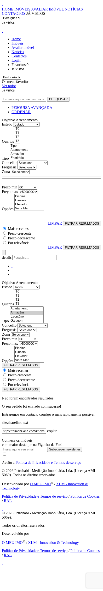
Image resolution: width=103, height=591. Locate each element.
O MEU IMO (40, 484)
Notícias (74, 9)
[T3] (17, 141)
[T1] (17, 133)
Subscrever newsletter (64, 449)
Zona (6, 172)
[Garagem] (26, 321)
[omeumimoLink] (2, 563)
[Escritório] (19, 158)
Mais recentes (18, 229)
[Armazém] (19, 154)
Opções (7, 209)
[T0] (17, 129)
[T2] (17, 137)
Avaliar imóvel (47, 9)
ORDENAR (21, 112)
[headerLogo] (2, 4)
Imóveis (22, 9)
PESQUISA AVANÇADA (31, 108)
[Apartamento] (19, 150)
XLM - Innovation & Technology (53, 542)
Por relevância (18, 243)
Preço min (9, 187)
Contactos (13, 13)
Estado (7, 124)
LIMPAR (55, 223)
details (7, 257)
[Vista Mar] (29, 209)
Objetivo (8, 120)
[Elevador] (29, 204)
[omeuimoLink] (2, 509)
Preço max (10, 192)
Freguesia (9, 167)
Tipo (5, 158)
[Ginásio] (29, 200)
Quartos (8, 141)
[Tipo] (19, 146)
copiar (52, 431)
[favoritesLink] (2, 27)
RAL (8, 501)
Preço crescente (19, 233)
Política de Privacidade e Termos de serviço (48, 462)
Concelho (9, 163)
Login (16, 60)
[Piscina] (29, 196)
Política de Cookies (85, 496)
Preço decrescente (21, 238)
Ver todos (9, 86)
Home (7, 9)
